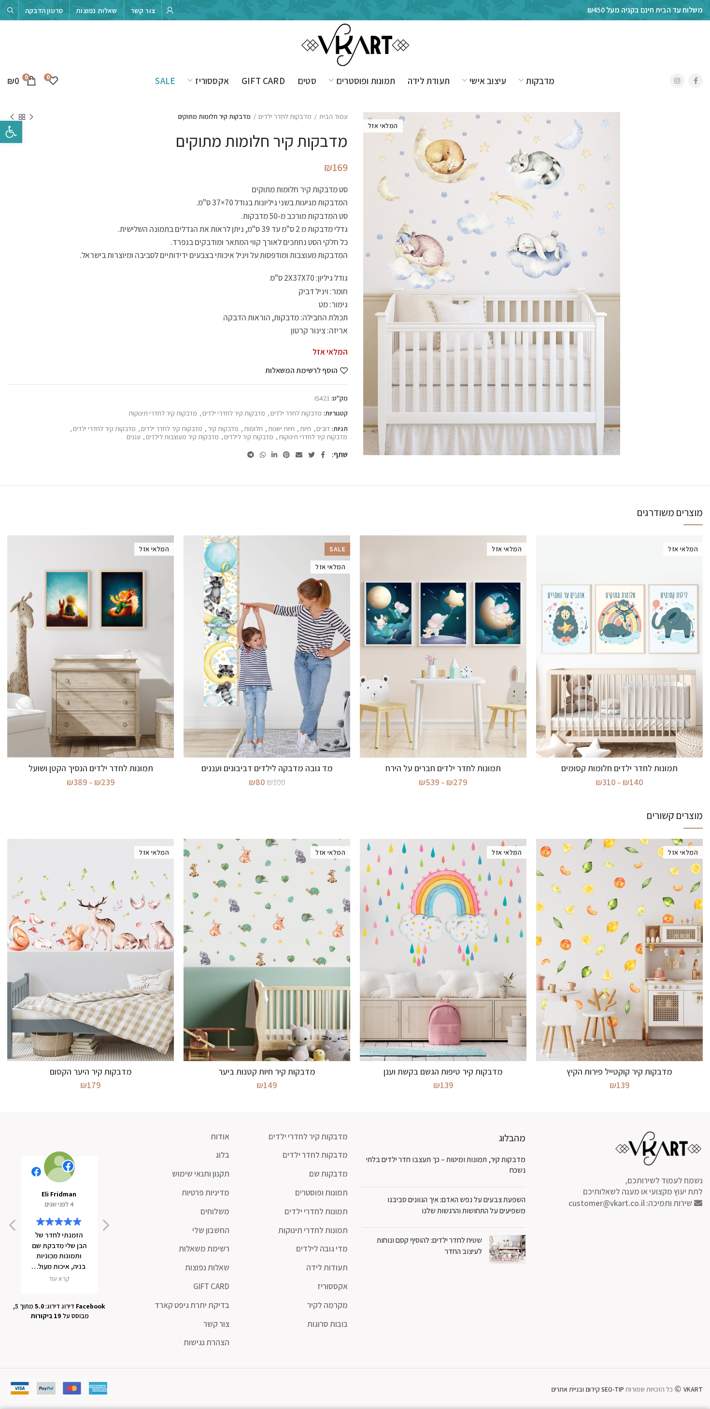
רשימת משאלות (204, 1248)
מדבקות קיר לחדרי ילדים (233, 413)
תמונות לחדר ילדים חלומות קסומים (619, 768)
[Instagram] (677, 80)
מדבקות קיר (223, 429)
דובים (323, 429)
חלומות (253, 429)
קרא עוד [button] (59, 1278)
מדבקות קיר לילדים (248, 437)
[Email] (299, 454)
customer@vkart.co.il (606, 1203)
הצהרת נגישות (206, 1342)
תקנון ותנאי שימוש (200, 1173)
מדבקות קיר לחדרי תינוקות (162, 413)
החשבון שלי (210, 1230)
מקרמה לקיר (327, 1305)
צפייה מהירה (543, 551)
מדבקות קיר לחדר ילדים (171, 429)
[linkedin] (274, 454)
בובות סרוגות (327, 1324)
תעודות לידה (327, 1267)
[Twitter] (311, 454)
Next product (12, 117)
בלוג (222, 1155)
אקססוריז (332, 1286)
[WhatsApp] (263, 454)
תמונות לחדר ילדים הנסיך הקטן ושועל (90, 768)
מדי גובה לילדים (322, 1248)
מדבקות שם (328, 1173)
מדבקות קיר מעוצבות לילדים (182, 437)
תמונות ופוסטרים (321, 1192)
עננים (134, 437)
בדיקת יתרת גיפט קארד (192, 1305)
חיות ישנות (281, 429)
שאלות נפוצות (207, 1267)
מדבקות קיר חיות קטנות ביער (266, 1071)
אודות (220, 1136)
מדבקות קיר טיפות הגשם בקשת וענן (443, 1071)
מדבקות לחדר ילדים (285, 116)
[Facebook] (695, 80)
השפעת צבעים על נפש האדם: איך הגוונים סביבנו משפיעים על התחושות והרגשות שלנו (456, 1204)
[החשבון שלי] (170, 10)
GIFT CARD (211, 1286)
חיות (305, 429)
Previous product (31, 117)
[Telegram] (250, 454)
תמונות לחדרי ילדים (316, 1211)
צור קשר (216, 1324)
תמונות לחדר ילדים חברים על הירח (443, 768)
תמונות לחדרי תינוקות (313, 1230)
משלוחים (214, 1211)
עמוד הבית (333, 116)
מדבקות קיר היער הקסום (91, 1071)
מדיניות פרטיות (205, 1192)
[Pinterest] (286, 454)
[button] (105, 1227)
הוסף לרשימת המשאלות (301, 370)
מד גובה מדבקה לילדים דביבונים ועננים (267, 768)
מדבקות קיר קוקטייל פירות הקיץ (619, 1071)
